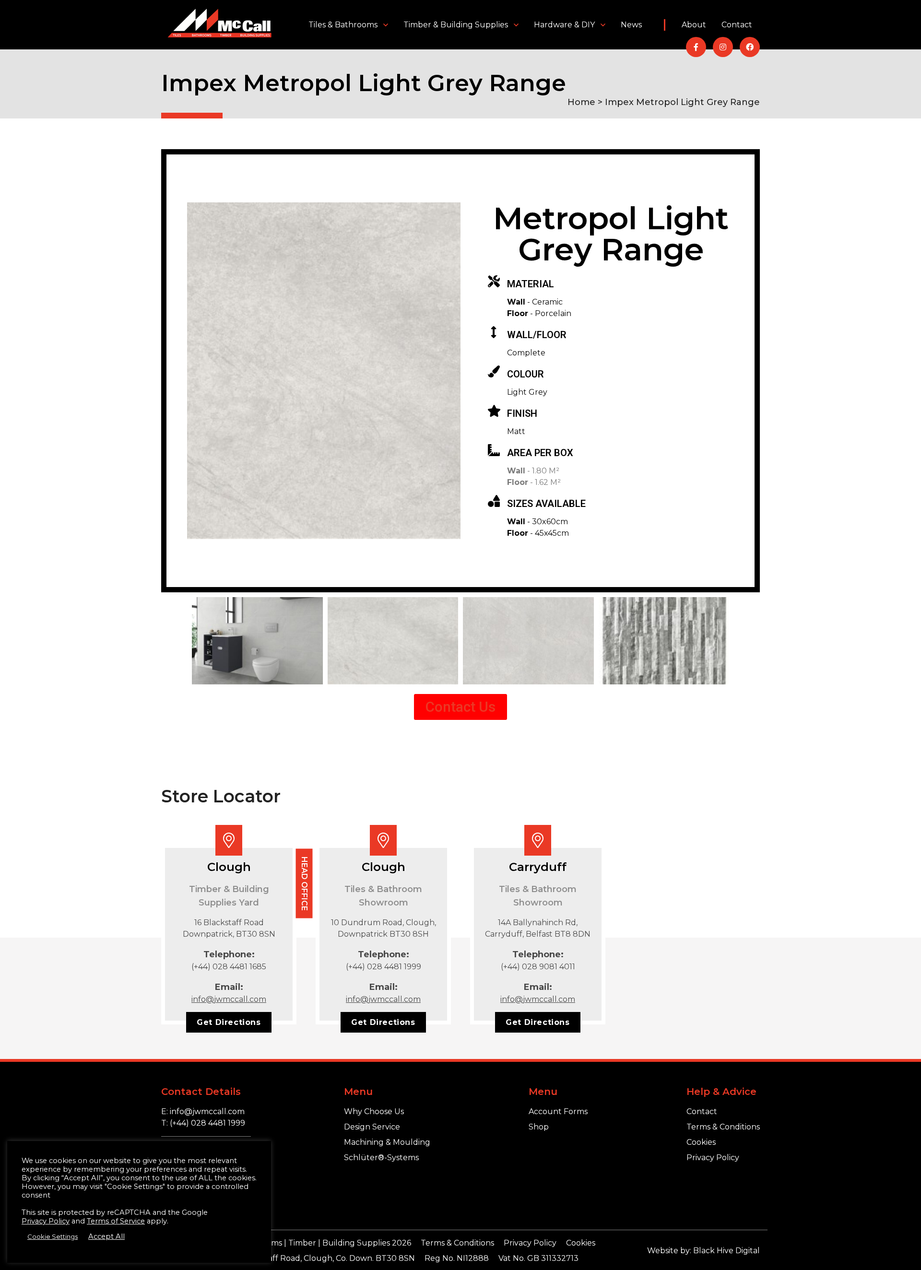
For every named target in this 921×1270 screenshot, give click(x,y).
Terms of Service (116, 1221)
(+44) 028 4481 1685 (228, 966)
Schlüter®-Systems (381, 1157)
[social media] (696, 47)
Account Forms (558, 1111)
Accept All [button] (106, 1236)
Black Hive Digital (726, 1250)
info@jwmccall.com (228, 999)
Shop (539, 1126)
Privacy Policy (712, 1157)
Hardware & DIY (564, 24)
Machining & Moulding (387, 1142)
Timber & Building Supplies (455, 24)
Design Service (372, 1126)
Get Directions (228, 1022)
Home (581, 102)
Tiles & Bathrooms (343, 24)
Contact (736, 24)
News (631, 24)
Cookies (701, 1142)
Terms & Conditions (723, 1126)
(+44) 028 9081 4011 (538, 966)
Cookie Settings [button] (52, 1236)
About (694, 24)
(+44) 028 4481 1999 (383, 966)
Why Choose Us (374, 1111)
